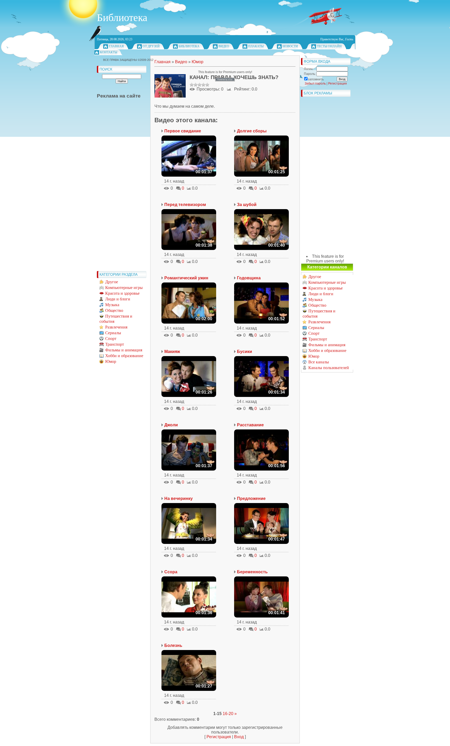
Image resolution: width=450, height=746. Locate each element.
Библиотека (189, 46)
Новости (290, 46)
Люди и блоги (117, 299)
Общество (114, 310)
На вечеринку (178, 498)
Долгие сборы (252, 131)
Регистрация (219, 737)
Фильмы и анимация (123, 350)
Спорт (110, 338)
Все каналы (318, 362)
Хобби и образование (124, 355)
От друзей (151, 46)
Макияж (172, 351)
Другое (111, 282)
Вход (239, 737)
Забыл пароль (315, 83)
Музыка (112, 305)
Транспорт (114, 344)
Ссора (170, 572)
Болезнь (173, 645)
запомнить (316, 79)
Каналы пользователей (328, 367)
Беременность (252, 572)
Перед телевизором (185, 204)
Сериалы (113, 333)
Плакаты (256, 46)
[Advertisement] (118, 190)
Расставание (250, 425)
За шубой (247, 204)
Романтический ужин (186, 278)
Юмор (110, 361)
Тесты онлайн (329, 46)
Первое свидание (182, 131)
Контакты (108, 52)
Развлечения (116, 327)
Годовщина (249, 278)
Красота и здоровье (122, 293)
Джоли (171, 425)
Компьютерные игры (124, 287)
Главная (116, 46)
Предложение (251, 498)
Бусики (244, 351)
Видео (223, 46)
